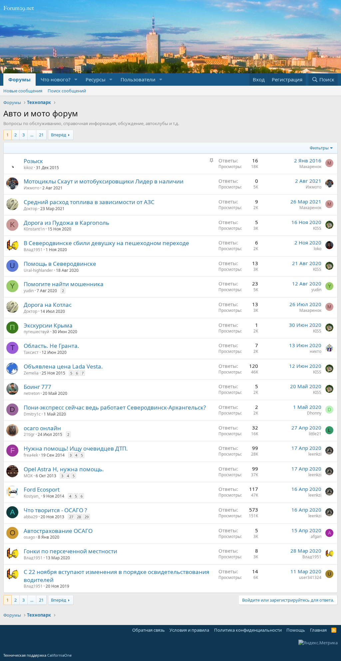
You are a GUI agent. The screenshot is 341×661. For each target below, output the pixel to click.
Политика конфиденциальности (248, 630)
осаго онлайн (42, 428)
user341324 (310, 577)
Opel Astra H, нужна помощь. (64, 469)
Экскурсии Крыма (48, 325)
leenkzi (314, 454)
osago (29, 537)
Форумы (19, 79)
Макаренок (310, 166)
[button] (76, 79)
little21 (315, 434)
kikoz (28, 167)
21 (41, 135)
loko (317, 248)
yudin (29, 290)
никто (315, 351)
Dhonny (314, 413)
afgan (316, 536)
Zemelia (31, 373)
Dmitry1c (32, 414)
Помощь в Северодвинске (60, 263)
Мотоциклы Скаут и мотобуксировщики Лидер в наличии (103, 181)
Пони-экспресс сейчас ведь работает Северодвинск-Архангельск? (115, 407)
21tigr (29, 434)
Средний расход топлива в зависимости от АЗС (89, 202)
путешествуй (36, 332)
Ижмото (31, 188)
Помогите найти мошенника (64, 284)
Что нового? (56, 79)
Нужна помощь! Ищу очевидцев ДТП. (76, 448)
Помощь (295, 630)
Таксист (31, 352)
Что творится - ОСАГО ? (55, 510)
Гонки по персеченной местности (70, 551)
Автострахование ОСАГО (58, 531)
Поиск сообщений (67, 91)
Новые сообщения (22, 91)
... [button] (31, 135)
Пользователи (138, 79)
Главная (318, 630)
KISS (317, 228)
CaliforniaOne (59, 655)
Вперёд (58, 135)
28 (79, 516)
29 (87, 516)
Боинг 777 (37, 387)
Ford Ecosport (42, 489)
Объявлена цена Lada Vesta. (63, 366)
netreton (32, 393)
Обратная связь (148, 630)
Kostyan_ (32, 496)
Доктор (30, 208)
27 (71, 516)
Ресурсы (96, 79)
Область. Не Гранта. (51, 346)
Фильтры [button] (319, 148)
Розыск (33, 161)
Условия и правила (189, 630)
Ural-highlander (38, 270)
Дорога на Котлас (48, 304)
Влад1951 (33, 249)
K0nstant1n (34, 229)
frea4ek (31, 455)
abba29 (31, 517)
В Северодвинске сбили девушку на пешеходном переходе (106, 243)
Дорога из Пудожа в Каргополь (66, 222)
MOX (28, 476)
